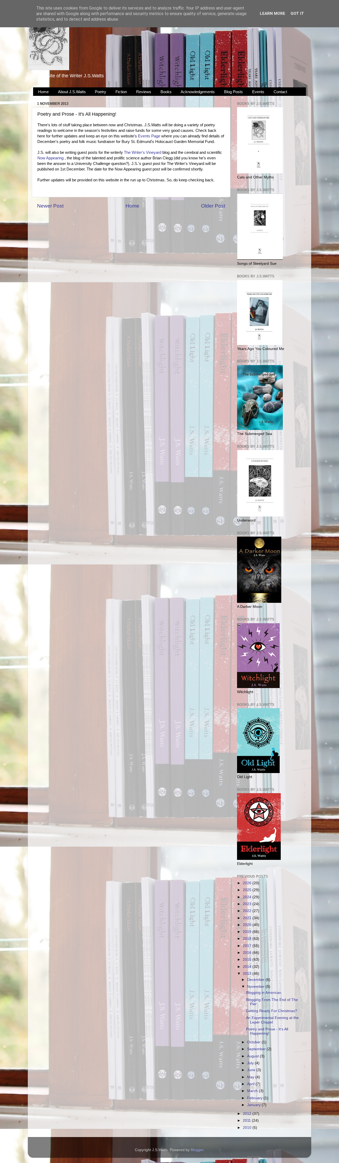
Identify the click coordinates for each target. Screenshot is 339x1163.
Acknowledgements (198, 91)
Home (43, 91)
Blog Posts (233, 91)
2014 (247, 967)
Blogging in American (263, 993)
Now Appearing (50, 158)
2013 (247, 974)
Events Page (149, 136)
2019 (247, 932)
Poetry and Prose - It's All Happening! (267, 1031)
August (253, 1056)
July (251, 1063)
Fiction (121, 91)
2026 (247, 883)
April (251, 1084)
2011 (247, 1120)
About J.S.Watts (72, 91)
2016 (247, 953)
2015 (247, 960)
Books (166, 91)
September (257, 1049)
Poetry (100, 91)
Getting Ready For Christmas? (271, 1011)
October (254, 1042)
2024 (247, 897)
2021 (247, 918)
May (251, 1077)
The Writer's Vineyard (142, 152)
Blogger (197, 1150)
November (256, 987)
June (251, 1070)
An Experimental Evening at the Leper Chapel (272, 1020)
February (255, 1098)
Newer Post (50, 206)
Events (258, 91)
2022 (247, 911)
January (254, 1105)
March (253, 1091)
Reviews (143, 91)
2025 (247, 890)
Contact (280, 91)
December (256, 980)
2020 (247, 925)
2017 (247, 946)
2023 (247, 904)
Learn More (272, 13)
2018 (247, 939)
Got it (297, 13)
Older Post (213, 206)
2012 (247, 1114)
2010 (247, 1128)
